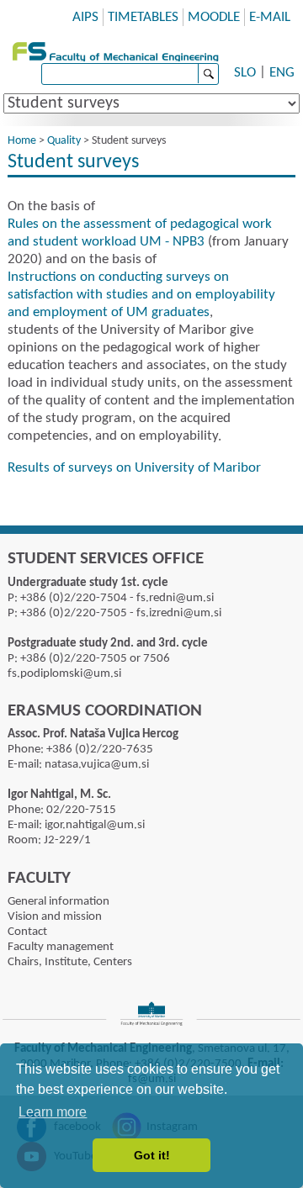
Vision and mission (55, 917)
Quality (64, 140)
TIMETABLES (143, 17)
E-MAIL (269, 17)
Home (22, 140)
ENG (282, 73)
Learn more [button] (53, 1112)
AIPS (85, 17)
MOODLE (214, 17)
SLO (245, 73)
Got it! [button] (152, 1155)
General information (58, 901)
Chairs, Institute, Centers (70, 962)
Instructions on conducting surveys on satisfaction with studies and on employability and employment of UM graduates (141, 294)
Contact (27, 932)
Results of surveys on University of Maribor (134, 468)
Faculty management (61, 947)
